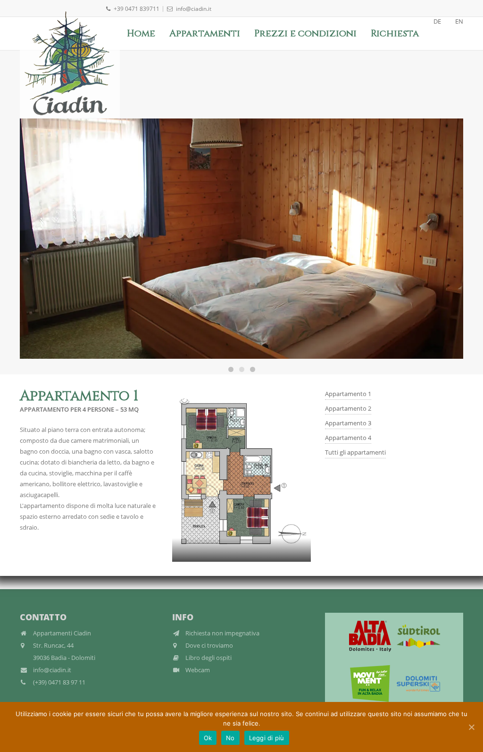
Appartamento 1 (348, 393)
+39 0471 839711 (136, 9)
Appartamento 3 (348, 423)
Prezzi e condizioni (305, 33)
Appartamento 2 (348, 408)
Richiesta (395, 33)
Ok (208, 738)
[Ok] (471, 727)
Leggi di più (266, 738)
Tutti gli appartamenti (355, 452)
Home (141, 33)
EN (459, 21)
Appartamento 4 (348, 437)
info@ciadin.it (193, 9)
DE (437, 21)
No (230, 738)
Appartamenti (204, 33)
